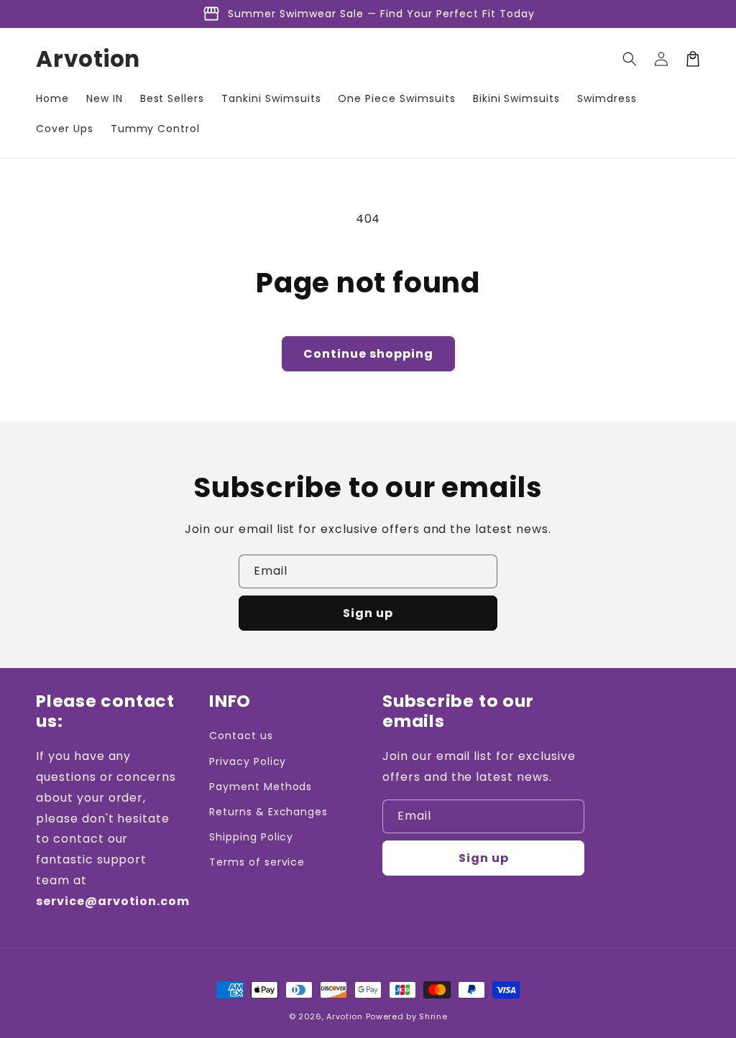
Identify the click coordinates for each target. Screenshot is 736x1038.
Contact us (241, 735)
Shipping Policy (251, 837)
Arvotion (344, 1016)
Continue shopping (368, 354)
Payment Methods (260, 786)
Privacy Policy (247, 761)
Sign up (368, 613)
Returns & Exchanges (268, 812)
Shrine (433, 1016)
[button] (629, 59)
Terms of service (257, 862)
